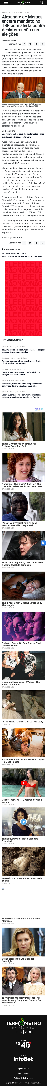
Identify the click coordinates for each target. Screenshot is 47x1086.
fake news (37, 256)
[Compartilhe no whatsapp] (42, 44)
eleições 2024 (26, 256)
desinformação (13, 256)
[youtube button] (30, 1032)
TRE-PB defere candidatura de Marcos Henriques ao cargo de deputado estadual (23, 350)
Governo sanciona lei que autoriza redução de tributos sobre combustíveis (21, 362)
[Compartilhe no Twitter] (30, 44)
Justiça (4, 13)
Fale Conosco (23, 1073)
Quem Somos (23, 1068)
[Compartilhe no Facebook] (24, 44)
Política (5, 369)
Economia (5, 358)
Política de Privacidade (23, 1078)
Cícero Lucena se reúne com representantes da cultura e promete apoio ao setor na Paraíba (21, 395)
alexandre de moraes (11, 253)
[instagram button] (21, 1032)
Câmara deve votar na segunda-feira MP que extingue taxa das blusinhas (21, 373)
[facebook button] (17, 1032)
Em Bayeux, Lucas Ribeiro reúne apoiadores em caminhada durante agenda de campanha (22, 384)
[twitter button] (26, 1032)
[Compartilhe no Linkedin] (36, 44)
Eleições (5, 347)
